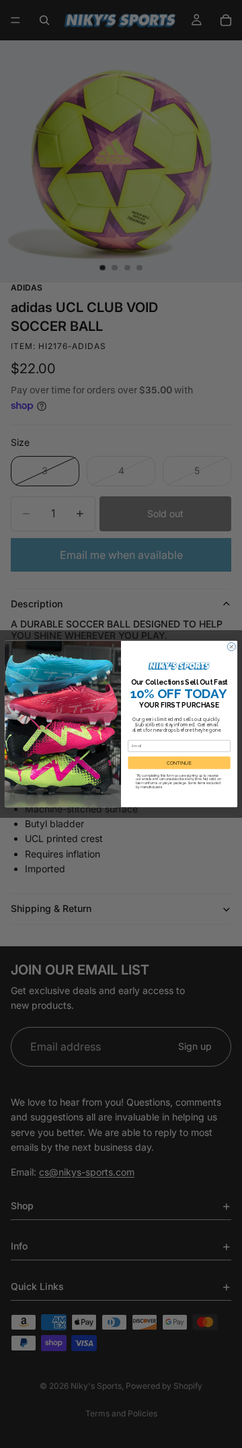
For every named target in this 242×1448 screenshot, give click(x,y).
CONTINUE (179, 762)
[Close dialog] (231, 647)
